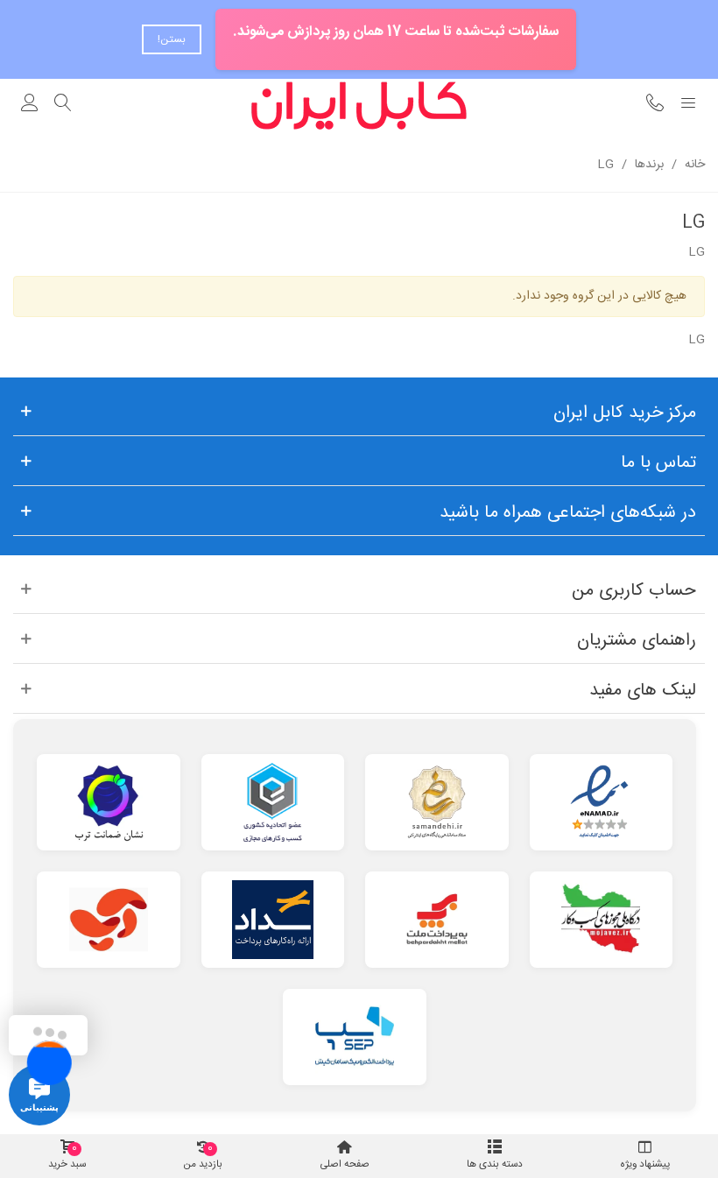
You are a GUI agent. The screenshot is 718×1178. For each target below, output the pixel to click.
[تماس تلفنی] (655, 105)
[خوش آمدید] (29, 105)
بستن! (172, 39)
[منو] (688, 105)
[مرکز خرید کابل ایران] (359, 105)
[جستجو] (63, 105)
